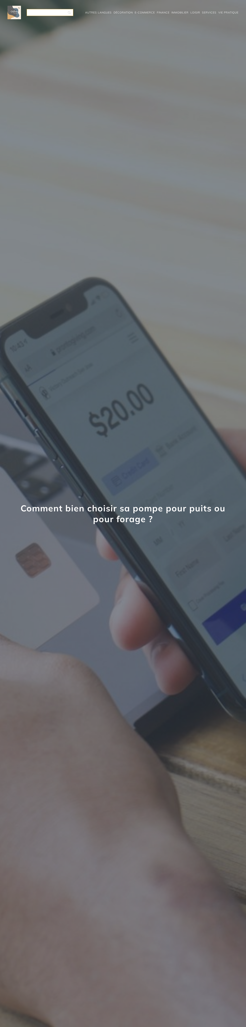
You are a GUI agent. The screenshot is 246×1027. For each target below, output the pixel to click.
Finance (163, 12)
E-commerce (145, 12)
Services (209, 12)
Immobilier (180, 12)
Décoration (123, 12)
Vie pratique (228, 12)
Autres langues (98, 12)
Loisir (195, 12)
